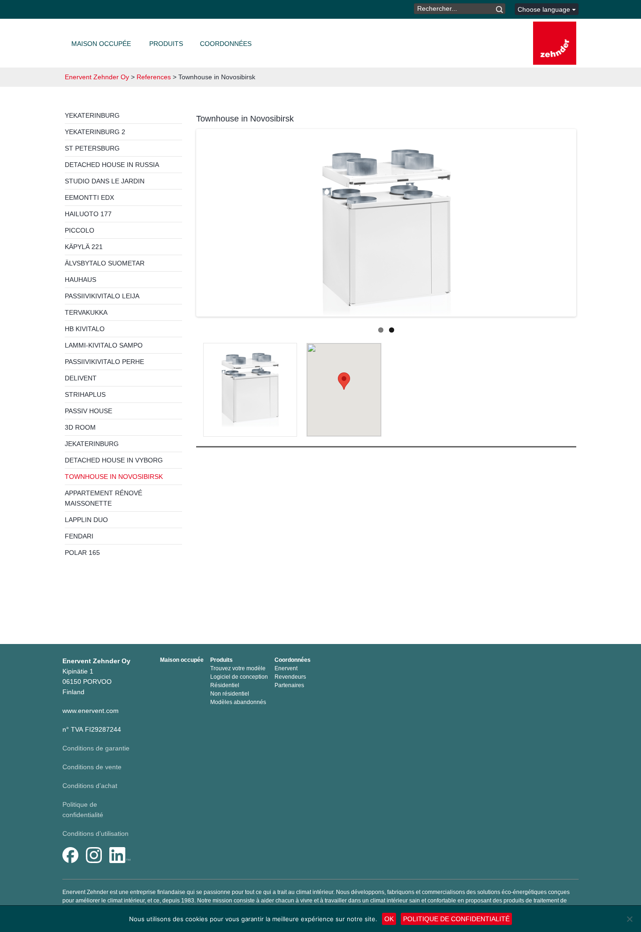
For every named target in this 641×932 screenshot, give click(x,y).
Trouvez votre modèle (238, 668)
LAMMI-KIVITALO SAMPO (104, 345)
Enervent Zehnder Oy (97, 77)
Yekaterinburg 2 (95, 132)
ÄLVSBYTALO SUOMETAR (105, 263)
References (154, 77)
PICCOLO (79, 230)
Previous (182, 224)
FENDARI (79, 536)
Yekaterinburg (92, 115)
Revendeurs (290, 677)
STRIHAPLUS (85, 394)
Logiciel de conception (239, 677)
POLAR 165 (82, 552)
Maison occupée (101, 43)
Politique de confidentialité (456, 919)
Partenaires (289, 685)
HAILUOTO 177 (88, 214)
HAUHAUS (80, 279)
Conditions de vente (92, 767)
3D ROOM (80, 427)
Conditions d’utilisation (95, 833)
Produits (166, 43)
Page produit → (250, 406)
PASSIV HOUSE (88, 411)
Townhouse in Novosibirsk (114, 476)
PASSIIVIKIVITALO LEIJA (102, 296)
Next (590, 224)
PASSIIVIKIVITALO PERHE (104, 361)
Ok (389, 919)
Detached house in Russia (112, 164)
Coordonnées (226, 43)
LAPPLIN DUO (86, 519)
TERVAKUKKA (86, 312)
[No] (629, 919)
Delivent (81, 378)
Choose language (545, 9)
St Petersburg (92, 148)
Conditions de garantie (96, 748)
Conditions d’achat (89, 785)
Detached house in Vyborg (114, 460)
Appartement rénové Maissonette (103, 498)
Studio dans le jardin (105, 181)
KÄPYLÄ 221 (84, 246)
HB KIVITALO (85, 329)
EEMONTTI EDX (89, 197)
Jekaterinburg (92, 443)
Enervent (286, 668)
